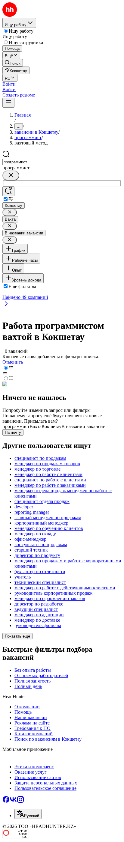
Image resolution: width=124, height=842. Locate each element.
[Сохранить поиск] (8, 191)
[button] (9, 84)
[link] (12, 63)
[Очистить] (10, 175)
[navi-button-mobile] (8, 103)
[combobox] (30, 162)
